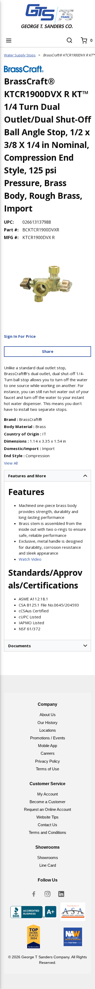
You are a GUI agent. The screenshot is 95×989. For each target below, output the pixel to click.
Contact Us (47, 824)
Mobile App (47, 745)
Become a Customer (47, 801)
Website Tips (47, 817)
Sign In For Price (20, 336)
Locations (47, 730)
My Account (47, 794)
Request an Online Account (47, 809)
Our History (47, 722)
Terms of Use (47, 769)
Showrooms (47, 857)
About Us (48, 714)
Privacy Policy (47, 761)
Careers (48, 753)
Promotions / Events (47, 738)
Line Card (47, 865)
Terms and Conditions (47, 832)
